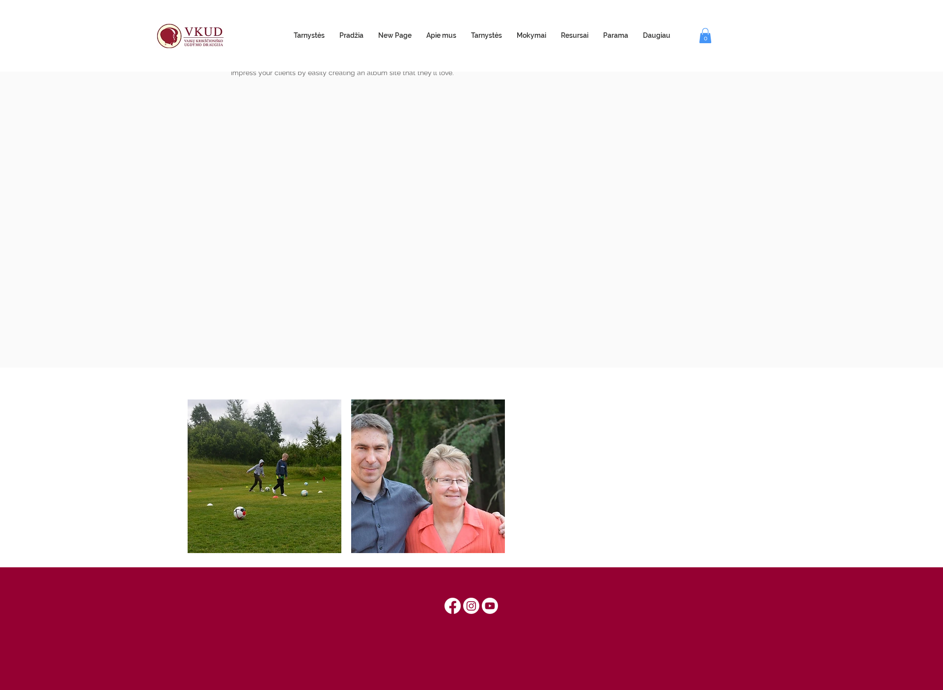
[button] (705, 35)
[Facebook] (452, 606)
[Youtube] (490, 606)
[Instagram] (471, 606)
